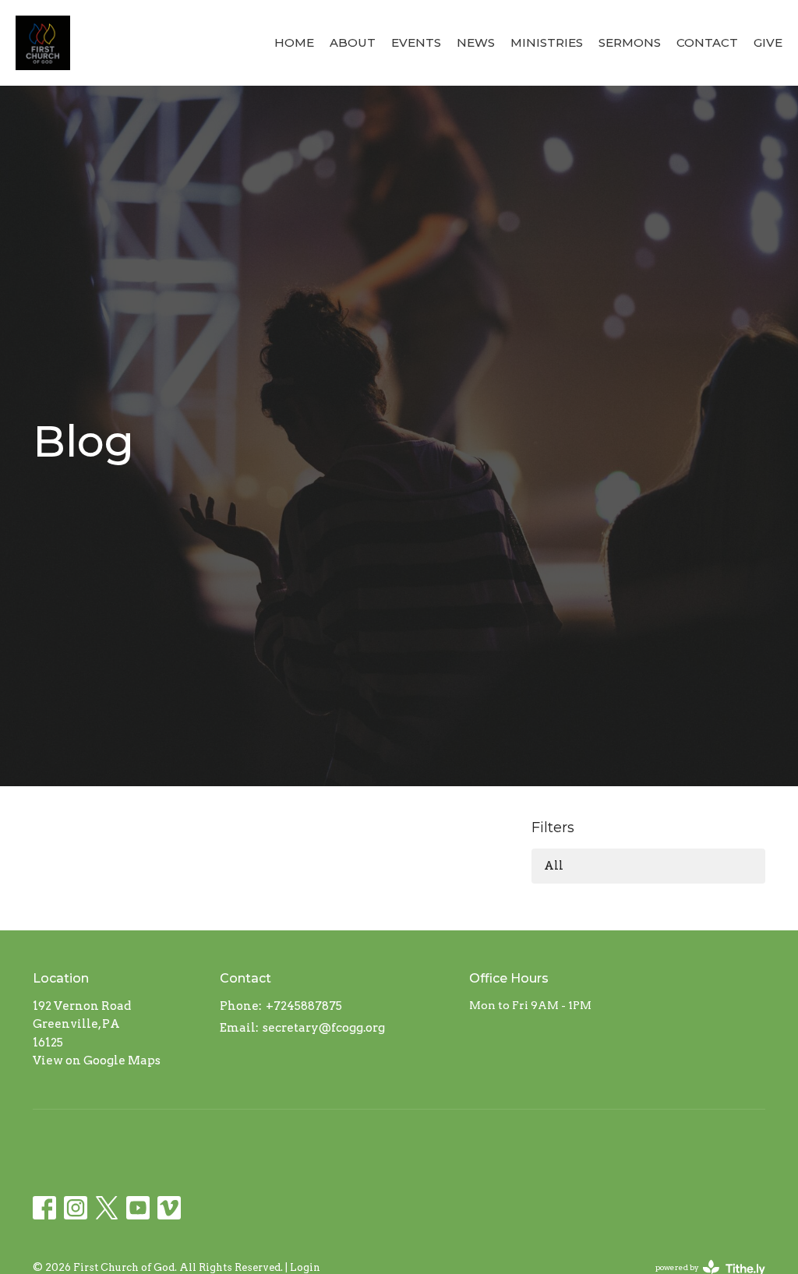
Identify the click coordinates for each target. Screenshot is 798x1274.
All (553, 866)
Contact (707, 42)
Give (768, 42)
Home (294, 42)
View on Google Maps (97, 1060)
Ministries (546, 42)
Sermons (629, 42)
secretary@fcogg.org (324, 1028)
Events (416, 42)
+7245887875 (304, 1006)
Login (305, 1267)
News (476, 42)
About (353, 42)
